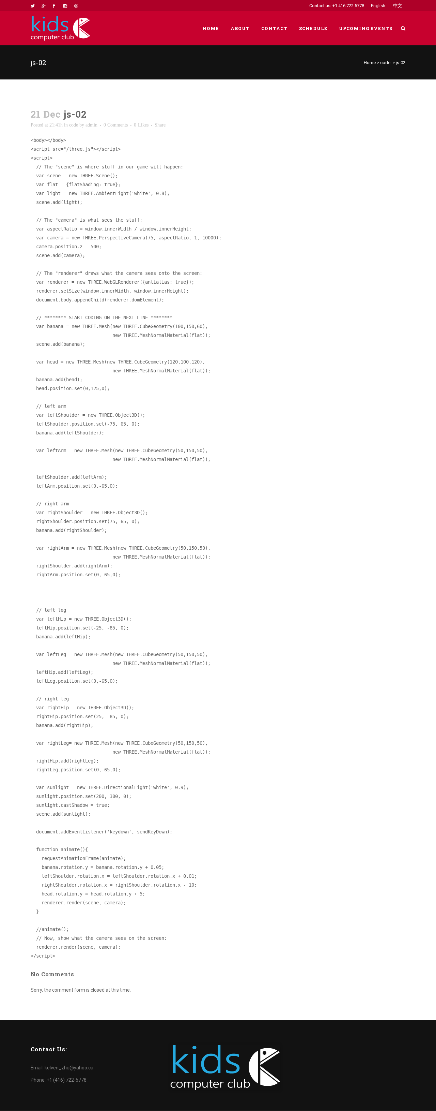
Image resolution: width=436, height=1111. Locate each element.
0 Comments (116, 125)
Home (370, 62)
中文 (397, 5)
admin (91, 125)
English (378, 5)
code (385, 62)
